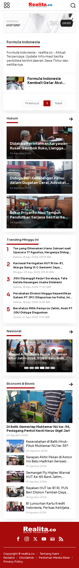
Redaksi (9, 557)
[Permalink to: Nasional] (71, 332)
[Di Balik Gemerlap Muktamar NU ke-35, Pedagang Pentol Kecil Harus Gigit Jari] (39, 406)
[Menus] (6, 5)
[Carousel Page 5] (47, 368)
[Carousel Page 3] (37, 368)
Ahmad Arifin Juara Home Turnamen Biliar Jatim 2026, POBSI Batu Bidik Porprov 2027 (37, 356)
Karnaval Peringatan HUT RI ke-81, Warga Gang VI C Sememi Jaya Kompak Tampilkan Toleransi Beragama (42, 265)
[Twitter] (35, 539)
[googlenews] (52, 539)
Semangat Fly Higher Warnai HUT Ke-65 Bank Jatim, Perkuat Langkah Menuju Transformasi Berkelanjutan (48, 475)
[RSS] (61, 539)
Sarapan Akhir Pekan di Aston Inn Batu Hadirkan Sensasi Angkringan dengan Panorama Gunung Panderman (49, 459)
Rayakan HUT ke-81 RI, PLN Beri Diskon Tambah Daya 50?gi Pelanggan (47, 490)
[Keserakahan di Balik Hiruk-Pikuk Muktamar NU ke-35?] (15, 446)
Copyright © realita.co (19, 554)
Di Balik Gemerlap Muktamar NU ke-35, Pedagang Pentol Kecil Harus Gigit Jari (38, 429)
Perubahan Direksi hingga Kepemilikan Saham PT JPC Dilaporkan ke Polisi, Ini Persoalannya (42, 295)
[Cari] (73, 5)
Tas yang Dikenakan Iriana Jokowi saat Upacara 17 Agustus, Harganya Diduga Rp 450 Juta (42, 250)
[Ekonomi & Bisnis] (71, 384)
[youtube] (44, 539)
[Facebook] (18, 539)
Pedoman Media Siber (54, 557)
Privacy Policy (13, 561)
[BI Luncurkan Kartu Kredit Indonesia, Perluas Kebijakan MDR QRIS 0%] (15, 506)
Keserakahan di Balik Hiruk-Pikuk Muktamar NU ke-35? (47, 444)
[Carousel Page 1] (26, 368)
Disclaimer (26, 557)
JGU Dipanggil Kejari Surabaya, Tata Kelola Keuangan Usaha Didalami (40, 280)
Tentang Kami (49, 554)
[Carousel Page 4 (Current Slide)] (42, 368)
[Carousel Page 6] (52, 368)
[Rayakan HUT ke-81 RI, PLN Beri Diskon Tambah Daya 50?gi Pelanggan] (15, 491)
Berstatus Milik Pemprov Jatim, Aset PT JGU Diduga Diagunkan (42, 310)
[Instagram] (27, 539)
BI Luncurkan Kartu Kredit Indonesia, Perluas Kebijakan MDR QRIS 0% (48, 506)
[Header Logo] (40, 5)
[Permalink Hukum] (71, 119)
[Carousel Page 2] (31, 368)
